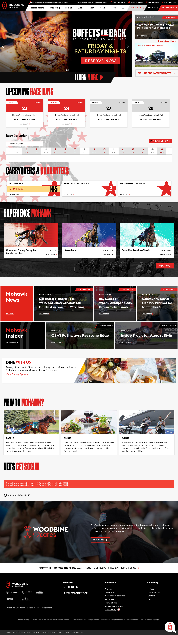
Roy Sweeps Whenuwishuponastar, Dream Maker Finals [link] (115, 303)
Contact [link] (151, 596)
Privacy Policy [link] (111, 599)
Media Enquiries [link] (137, 2)
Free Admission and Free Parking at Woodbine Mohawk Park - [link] (60, 2)
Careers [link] (108, 589)
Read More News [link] (167, 41)
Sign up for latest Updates (76, 593)
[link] (13, 5)
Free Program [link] (153, 2)
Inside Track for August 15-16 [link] (146, 335)
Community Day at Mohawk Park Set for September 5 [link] (157, 303)
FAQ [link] (149, 599)
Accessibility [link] (110, 610)
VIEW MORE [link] (164, 266)
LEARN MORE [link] (98, 540)
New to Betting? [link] (170, 2)
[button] (113, 8)
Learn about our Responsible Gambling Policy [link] (89, 568)
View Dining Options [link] (17, 374)
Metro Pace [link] (70, 250)
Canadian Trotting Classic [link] (135, 250)
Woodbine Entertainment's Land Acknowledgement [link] (29, 608)
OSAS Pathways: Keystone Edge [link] (80, 335)
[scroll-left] (9, 151)
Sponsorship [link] (110, 592)
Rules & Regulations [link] (114, 606)
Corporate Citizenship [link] (115, 596)
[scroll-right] (169, 151)
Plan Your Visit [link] (154, 592)
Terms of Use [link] (111, 603)
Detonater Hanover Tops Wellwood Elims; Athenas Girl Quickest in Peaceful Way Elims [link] (61, 303)
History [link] (151, 589)
